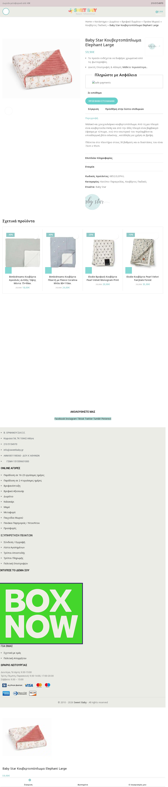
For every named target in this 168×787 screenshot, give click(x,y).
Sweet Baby (80, 702)
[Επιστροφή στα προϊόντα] (91, 32)
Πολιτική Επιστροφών (16, 563)
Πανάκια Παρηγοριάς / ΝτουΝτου (22, 523)
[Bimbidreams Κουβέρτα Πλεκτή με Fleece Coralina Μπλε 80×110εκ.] (62, 253)
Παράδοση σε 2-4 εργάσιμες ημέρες (23, 480)
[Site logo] (83, 11)
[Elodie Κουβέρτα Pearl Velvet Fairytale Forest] (142, 253)
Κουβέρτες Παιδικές (96, 25)
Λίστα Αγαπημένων (14, 547)
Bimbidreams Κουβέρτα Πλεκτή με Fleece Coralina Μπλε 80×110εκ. (62, 280)
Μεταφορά (9, 512)
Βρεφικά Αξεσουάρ (14, 491)
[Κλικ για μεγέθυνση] (8, 111)
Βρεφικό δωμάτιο (131, 21)
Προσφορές (10, 528)
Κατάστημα (100, 21)
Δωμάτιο (114, 21)
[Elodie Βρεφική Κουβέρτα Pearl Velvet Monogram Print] (102, 253)
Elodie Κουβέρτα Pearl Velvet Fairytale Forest (142, 278)
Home (88, 21)
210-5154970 (157, 3)
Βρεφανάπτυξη (12, 485)
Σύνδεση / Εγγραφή (14, 542)
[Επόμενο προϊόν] (95, 32)
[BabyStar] (97, 202)
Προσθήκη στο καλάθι (102, 101)
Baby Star (101, 186)
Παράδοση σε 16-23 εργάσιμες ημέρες (24, 475)
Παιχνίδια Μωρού (13, 517)
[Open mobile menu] (6, 11)
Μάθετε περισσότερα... (134, 67)
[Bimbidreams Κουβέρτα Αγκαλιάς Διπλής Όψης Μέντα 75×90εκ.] (22, 253)
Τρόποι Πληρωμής (13, 558)
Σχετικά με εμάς (12, 652)
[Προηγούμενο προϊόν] (87, 32)
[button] (8, 270)
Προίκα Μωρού (151, 21)
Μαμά (7, 507)
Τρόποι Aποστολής (14, 552)
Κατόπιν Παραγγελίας (112, 181)
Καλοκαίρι (9, 501)
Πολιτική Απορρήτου (15, 658)
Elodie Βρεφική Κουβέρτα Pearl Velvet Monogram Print (103, 278)
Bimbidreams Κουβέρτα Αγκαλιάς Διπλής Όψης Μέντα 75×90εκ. (22, 280)
